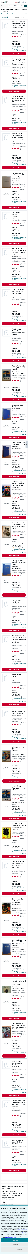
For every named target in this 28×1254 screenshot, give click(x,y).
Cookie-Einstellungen (22, 1229)
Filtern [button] (5, 17)
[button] (21, 50)
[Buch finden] (25, 6)
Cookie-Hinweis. (22, 1232)
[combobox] (16, 6)
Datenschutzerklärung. (11, 1237)
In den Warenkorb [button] (14, 54)
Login (21, 2)
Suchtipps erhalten (7, 1204)
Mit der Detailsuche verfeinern (11, 14)
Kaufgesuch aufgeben (8, 1199)
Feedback (26, 444)
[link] (26, 14)
